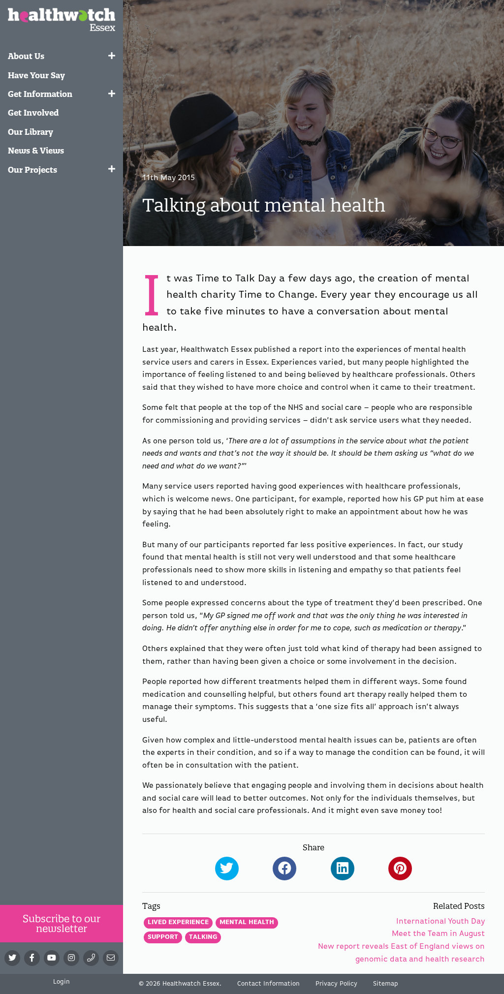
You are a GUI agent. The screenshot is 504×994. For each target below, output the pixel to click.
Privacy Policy (336, 984)
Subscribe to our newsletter (61, 923)
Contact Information (268, 984)
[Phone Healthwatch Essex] (91, 958)
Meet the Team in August (438, 934)
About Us (26, 56)
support (163, 937)
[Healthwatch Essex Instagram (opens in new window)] (71, 958)
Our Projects (32, 170)
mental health (247, 922)
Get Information (40, 94)
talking (203, 937)
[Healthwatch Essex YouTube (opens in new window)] (52, 958)
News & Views (36, 150)
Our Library (30, 132)
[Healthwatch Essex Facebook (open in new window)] (32, 958)
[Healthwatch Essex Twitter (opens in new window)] (12, 958)
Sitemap (385, 984)
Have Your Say (36, 75)
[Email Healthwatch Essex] (111, 958)
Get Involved (33, 113)
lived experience (178, 922)
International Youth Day (440, 922)
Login (61, 982)
